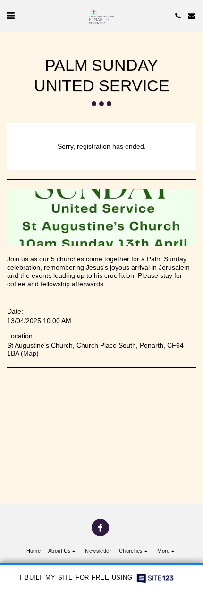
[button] (10, 15)
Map (29, 353)
